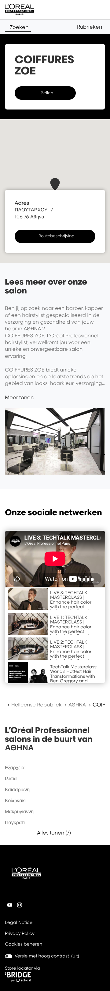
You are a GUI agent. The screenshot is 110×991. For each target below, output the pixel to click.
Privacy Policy (20, 934)
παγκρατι (15, 822)
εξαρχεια (14, 767)
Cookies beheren (23, 944)
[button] (91, 27)
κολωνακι (15, 800)
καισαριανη (17, 789)
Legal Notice (18, 923)
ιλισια (11, 778)
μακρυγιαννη (19, 811)
